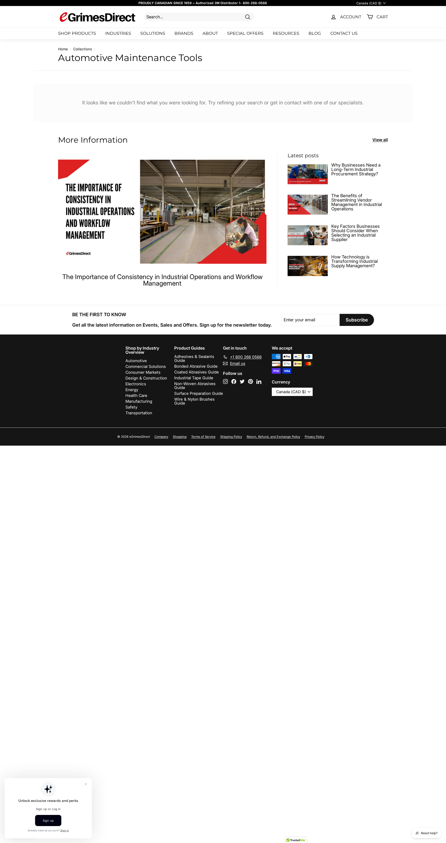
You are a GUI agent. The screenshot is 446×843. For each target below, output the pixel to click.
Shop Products (77, 33)
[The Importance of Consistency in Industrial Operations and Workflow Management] (162, 211)
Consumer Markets (143, 372)
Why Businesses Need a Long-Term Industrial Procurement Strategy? (355, 169)
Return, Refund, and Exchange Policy (273, 436)
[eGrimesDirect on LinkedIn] (258, 381)
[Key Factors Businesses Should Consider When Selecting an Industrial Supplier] (308, 235)
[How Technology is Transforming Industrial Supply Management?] (308, 266)
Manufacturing (138, 401)
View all (380, 140)
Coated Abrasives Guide (196, 372)
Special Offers (245, 33)
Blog (314, 33)
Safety (131, 407)
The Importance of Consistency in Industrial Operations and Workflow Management (162, 280)
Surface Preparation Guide (198, 393)
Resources (286, 33)
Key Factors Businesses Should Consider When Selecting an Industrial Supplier (355, 233)
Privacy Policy (314, 436)
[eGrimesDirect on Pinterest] (250, 381)
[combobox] (199, 17)
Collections (82, 49)
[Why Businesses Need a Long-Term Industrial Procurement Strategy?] (308, 174)
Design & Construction (146, 378)
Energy (131, 389)
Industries (118, 33)
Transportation (138, 413)
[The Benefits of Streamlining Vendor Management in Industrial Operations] (308, 204)
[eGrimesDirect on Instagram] (225, 381)
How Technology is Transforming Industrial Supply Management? (354, 261)
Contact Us (343, 33)
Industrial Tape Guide (193, 378)
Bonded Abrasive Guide (196, 366)
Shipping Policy (231, 436)
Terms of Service (203, 436)
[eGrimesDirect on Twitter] (242, 381)
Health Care (136, 395)
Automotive (136, 360)
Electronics (135, 384)
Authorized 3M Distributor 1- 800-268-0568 (231, 3)
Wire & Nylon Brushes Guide (194, 401)
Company (161, 436)
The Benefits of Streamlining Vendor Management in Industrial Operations (356, 202)
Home (63, 49)
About (210, 33)
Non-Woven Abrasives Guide (195, 385)
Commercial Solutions (145, 366)
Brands (183, 33)
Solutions (152, 33)
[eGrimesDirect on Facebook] (233, 381)
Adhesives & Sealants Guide (194, 358)
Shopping (180, 436)
